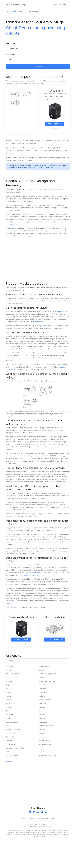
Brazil (8, 726)
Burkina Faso (10, 733)
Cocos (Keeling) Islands (47, 755)
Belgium (42, 707)
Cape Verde (10, 744)
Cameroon (43, 737)
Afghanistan (10, 666)
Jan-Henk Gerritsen (45, 826)
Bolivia (8, 718)
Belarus (8, 707)
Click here (9, 607)
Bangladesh (10, 703)
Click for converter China (54, 639)
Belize (8, 711)
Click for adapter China (54, 124)
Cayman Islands (45, 744)
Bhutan (42, 715)
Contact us (24, 818)
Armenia (42, 685)
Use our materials (50, 818)
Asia (14, 11)
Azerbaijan (43, 692)
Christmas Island (12, 755)
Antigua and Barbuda (47, 681)
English (65, 4)
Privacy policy (39, 818)
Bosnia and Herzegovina (14, 722)
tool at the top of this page (37, 551)
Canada (9, 741)
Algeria (41, 670)
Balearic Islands (45, 700)
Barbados (42, 703)
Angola (41, 677)
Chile (8, 752)
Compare (38, 66)
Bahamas (42, 696)
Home (55, 4)
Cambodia (10, 737)
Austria (8, 692)
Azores (8, 696)
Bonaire (42, 718)
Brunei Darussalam (13, 729)
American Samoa (12, 674)
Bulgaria (42, 729)
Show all (9, 761)
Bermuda (9, 715)
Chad (41, 748)
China (41, 752)
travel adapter (38, 322)
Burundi (42, 733)
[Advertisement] (38, 259)
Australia (42, 689)
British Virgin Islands (46, 726)
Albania (8, 670)
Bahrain (9, 700)
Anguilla (9, 681)
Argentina (9, 685)
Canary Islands (44, 741)
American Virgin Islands (47, 674)
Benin (41, 711)
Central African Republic (15, 748)
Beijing (10, 381)
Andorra (9, 677)
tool (16, 167)
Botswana (43, 722)
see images (59, 311)
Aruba (8, 689)
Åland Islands (44, 666)
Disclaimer (31, 818)
